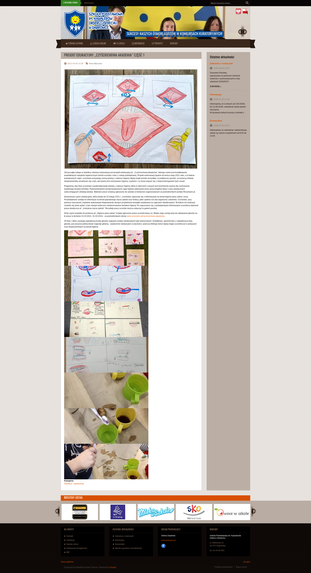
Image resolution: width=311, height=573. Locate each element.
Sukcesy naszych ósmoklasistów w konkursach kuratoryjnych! (175, 34)
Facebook (163, 546)
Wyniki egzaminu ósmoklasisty (128, 548)
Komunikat (89, 3)
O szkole (120, 44)
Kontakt (174, 44)
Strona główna (75, 44)
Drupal (113, 567)
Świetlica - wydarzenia (74, 484)
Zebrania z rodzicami (221, 63)
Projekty (158, 44)
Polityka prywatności (224, 567)
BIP (67, 552)
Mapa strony (241, 567)
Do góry (246, 562)
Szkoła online (99, 44)
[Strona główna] (93, 23)
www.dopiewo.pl (168, 540)
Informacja (216, 94)
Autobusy (70, 540)
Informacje (139, 44)
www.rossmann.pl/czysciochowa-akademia (146, 216)
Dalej (245, 31)
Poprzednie (240, 31)
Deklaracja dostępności (76, 548)
